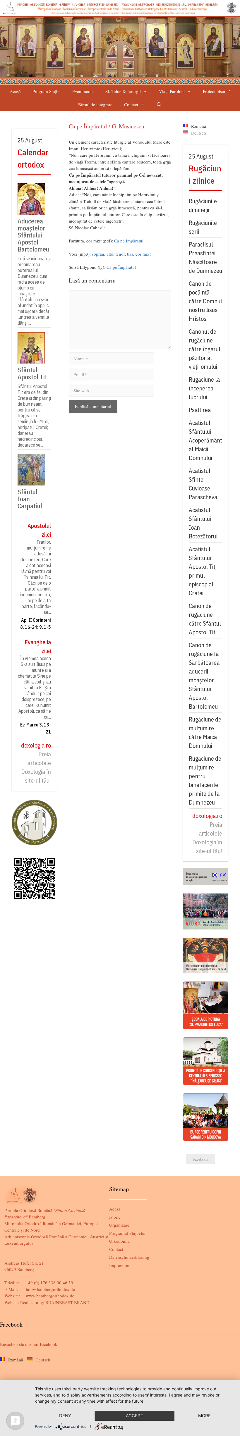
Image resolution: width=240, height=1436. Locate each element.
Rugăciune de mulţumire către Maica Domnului (205, 732)
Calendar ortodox (33, 158)
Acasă (15, 91)
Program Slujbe (46, 91)
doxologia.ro (36, 745)
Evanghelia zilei (38, 646)
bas (130, 254)
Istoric (115, 1217)
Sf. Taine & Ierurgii (123, 91)
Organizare (119, 1225)
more (204, 1415)
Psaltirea (200, 410)
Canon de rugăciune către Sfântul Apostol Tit (205, 619)
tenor (120, 254)
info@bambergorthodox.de (50, 1289)
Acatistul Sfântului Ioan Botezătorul (203, 523)
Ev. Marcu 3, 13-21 (35, 728)
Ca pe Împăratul (128, 241)
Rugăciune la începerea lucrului (204, 388)
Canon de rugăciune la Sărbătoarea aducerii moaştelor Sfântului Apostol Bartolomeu (204, 675)
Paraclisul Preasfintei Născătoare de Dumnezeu (205, 257)
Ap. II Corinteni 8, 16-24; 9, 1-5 (35, 623)
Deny (65, 1415)
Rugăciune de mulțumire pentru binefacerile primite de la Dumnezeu (205, 780)
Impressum (119, 1265)
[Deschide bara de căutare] (159, 104)
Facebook (200, 1159)
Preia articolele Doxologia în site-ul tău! (36, 767)
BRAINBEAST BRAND (67, 1302)
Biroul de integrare (95, 104)
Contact (131, 104)
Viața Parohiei (172, 91)
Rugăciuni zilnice (205, 174)
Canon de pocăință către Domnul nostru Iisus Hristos (205, 301)
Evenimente (83, 91)
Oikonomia (119, 1241)
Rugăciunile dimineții (203, 205)
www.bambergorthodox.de (50, 1296)
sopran (98, 254)
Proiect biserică (217, 91)
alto (110, 254)
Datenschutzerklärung (129, 1257)
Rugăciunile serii (203, 227)
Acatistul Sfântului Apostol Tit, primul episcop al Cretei (203, 571)
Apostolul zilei (39, 530)
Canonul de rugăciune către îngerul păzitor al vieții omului (204, 349)
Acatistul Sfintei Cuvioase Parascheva (203, 484)
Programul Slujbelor (127, 1233)
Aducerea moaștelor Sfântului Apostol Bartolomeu (33, 234)
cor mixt (143, 254)
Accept (134, 1415)
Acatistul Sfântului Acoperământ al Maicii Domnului (205, 440)
